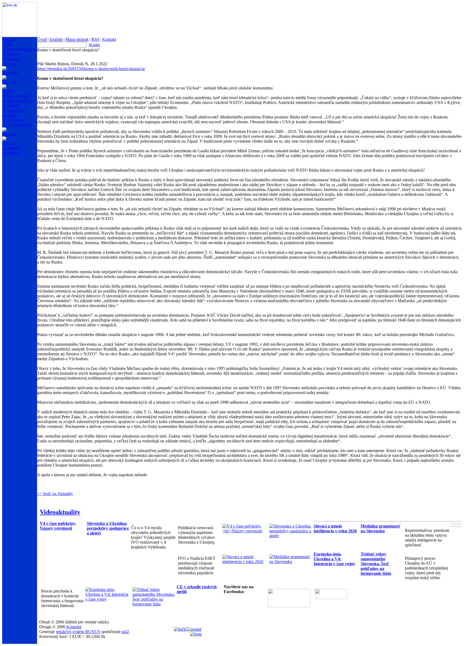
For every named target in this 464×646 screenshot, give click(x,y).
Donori (9, 63)
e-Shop (8, 143)
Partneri (8, 134)
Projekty (9, 82)
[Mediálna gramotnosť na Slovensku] (291, 561)
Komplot (73, 627)
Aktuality (10, 72)
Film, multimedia (17, 124)
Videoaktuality (60, 511)
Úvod (42, 39)
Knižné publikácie (18, 100)
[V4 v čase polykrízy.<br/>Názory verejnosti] (244, 531)
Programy (11, 54)
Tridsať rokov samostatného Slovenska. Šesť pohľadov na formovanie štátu (376, 564)
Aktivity (9, 91)
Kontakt (109, 39)
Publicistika (13, 120)
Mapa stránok (77, 39)
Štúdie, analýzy (16, 95)
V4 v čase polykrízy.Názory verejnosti (58, 525)
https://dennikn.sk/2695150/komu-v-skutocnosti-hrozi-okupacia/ (91, 68)
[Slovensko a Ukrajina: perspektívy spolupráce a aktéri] (291, 535)
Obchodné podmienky (11, 150)
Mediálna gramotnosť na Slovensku (380, 528)
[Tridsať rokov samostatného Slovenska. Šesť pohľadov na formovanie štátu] (154, 604)
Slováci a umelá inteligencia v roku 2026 (335, 528)
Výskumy (11, 105)
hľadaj (94, 44)
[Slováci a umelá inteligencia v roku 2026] (244, 561)
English (56, 39)
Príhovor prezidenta (20, 49)
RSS (95, 39)
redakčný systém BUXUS (78, 631)
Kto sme (9, 39)
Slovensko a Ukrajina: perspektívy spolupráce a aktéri (108, 528)
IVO (7, 44)
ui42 (125, 631)
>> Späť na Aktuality (55, 493)
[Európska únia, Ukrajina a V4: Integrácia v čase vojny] (107, 599)
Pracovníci (12, 58)
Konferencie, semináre (13, 112)
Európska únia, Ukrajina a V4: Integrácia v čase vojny (334, 559)
